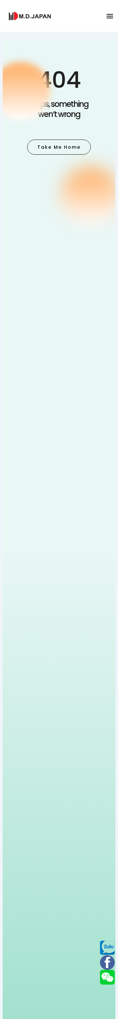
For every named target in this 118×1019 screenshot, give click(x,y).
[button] (109, 15)
